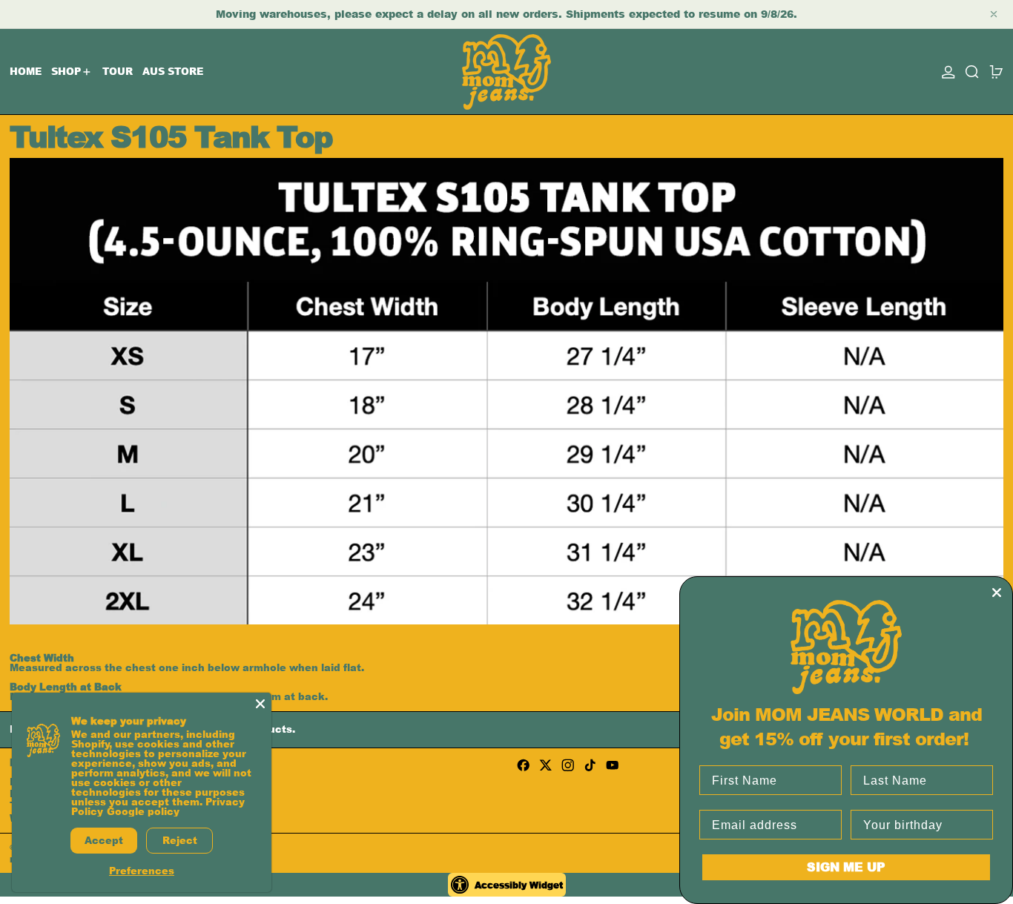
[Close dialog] (997, 592)
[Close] (260, 703)
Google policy (143, 811)
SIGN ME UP (846, 866)
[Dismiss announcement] (993, 14)
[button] (972, 71)
